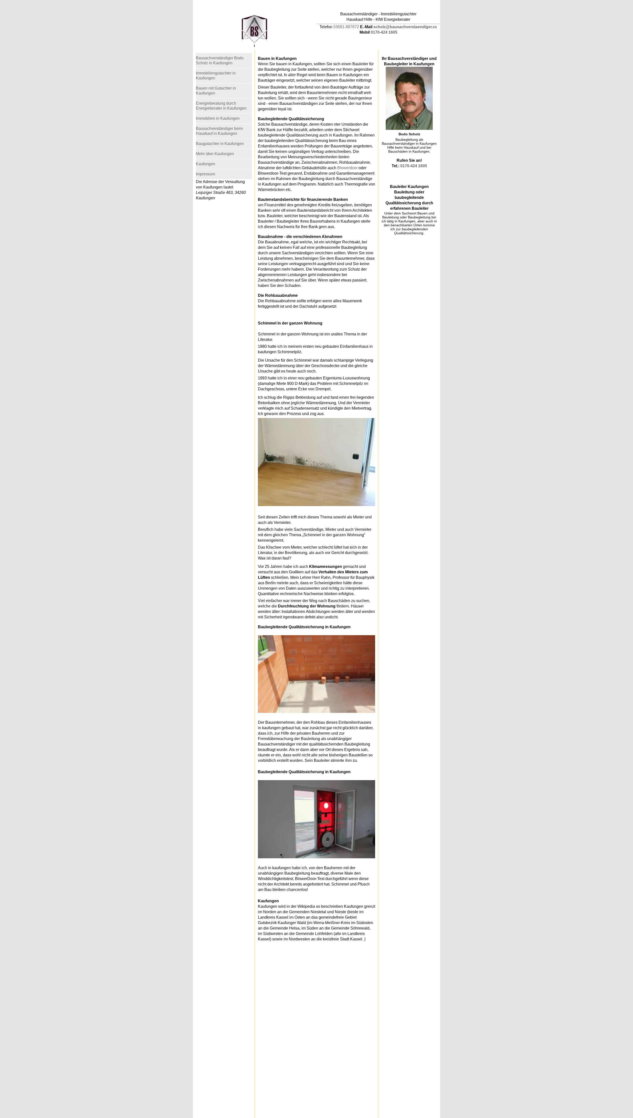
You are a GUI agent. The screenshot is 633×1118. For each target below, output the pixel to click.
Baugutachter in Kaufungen (220, 143)
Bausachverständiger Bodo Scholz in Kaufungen (220, 60)
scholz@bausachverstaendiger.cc (405, 27)
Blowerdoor (347, 168)
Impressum (205, 174)
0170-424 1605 (384, 32)
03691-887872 (346, 27)
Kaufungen (205, 164)
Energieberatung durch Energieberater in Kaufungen (221, 105)
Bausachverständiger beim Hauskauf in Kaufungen (219, 131)
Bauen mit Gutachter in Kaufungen (216, 90)
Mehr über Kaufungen (215, 154)
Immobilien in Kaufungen (218, 118)
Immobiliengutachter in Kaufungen (216, 75)
